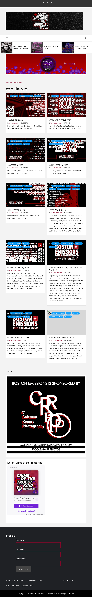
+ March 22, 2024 (15, 120)
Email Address (21, 558)
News (68, 186)
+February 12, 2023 (57, 210)
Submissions (31, 580)
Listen (22, 580)
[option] (15, 47)
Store (40, 580)
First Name (20, 540)
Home (8, 580)
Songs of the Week (26, 96)
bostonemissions (57, 213)
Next (10, 371)
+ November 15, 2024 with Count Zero (83, 47)
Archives (55, 243)
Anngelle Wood (14, 123)
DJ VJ (68, 313)
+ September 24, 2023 (58, 165)
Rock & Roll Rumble (13, 585)
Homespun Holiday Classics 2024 (20, 47)
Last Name (20, 549)
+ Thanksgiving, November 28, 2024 (51, 47)
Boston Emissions (16, 141)
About (32, 585)
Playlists (15, 580)
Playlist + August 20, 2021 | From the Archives (65, 268)
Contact (25, 585)
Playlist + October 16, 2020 (61, 337)
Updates (37, 96)
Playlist (14, 96)
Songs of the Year (67, 96)
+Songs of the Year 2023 (60, 120)
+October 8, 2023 (15, 165)
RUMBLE (52, 189)
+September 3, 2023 (16, 210)
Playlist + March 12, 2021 (18, 337)
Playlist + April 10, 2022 (18, 267)
